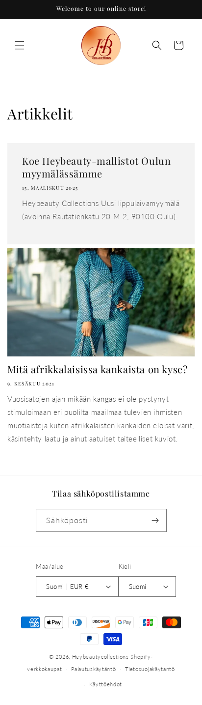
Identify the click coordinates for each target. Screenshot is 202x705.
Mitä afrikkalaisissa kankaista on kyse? (97, 369)
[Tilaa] (155, 520)
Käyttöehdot (106, 684)
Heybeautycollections (100, 656)
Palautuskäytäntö (93, 669)
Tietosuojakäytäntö (150, 669)
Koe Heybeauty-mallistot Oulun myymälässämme (96, 167)
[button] (19, 45)
